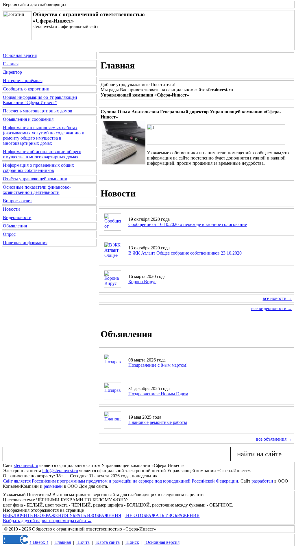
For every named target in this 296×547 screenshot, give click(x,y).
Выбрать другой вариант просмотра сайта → (47, 520)
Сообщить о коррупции (26, 88)
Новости (11, 209)
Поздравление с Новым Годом (158, 393)
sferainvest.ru (26, 465)
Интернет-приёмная (22, 80)
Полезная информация (25, 242)
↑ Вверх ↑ (39, 542)
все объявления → (274, 439)
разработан (262, 481)
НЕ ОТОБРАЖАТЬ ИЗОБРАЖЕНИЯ (162, 515)
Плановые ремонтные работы (157, 422)
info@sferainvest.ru (60, 470)
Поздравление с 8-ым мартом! (158, 365)
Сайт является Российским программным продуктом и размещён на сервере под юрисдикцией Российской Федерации (120, 481)
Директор (12, 72)
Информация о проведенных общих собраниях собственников (38, 168)
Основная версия (20, 55)
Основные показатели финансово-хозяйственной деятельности (37, 190)
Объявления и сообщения (28, 119)
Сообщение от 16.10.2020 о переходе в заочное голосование (187, 224)
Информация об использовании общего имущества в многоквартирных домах (42, 154)
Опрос (9, 234)
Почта (83, 542)
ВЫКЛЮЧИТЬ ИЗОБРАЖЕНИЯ (35, 515)
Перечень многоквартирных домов (37, 110)
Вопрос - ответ (17, 200)
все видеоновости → (271, 308)
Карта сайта (107, 542)
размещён (53, 486)
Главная (10, 63)
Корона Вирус (142, 281)
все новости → (277, 298)
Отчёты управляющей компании (35, 178)
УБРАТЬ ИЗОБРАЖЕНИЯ (94, 515)
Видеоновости (17, 217)
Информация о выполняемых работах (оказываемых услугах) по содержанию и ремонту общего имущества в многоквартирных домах (43, 135)
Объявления (15, 225)
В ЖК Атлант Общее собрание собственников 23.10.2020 (185, 253)
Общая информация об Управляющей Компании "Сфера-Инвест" (40, 100)
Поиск (132, 542)
